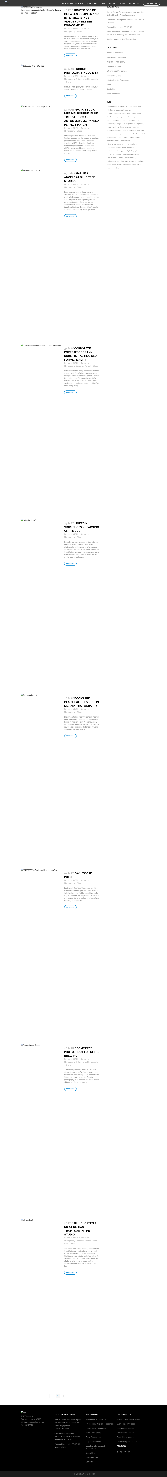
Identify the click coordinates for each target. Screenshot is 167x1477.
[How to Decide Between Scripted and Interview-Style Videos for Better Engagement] (41, 21)
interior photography (114, 137)
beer (139, 106)
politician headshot (114, 151)
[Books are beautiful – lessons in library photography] (41, 779)
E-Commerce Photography (87, 79)
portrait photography (114, 154)
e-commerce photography (116, 130)
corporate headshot (114, 120)
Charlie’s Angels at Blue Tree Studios (79, 177)
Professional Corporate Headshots (100, 1424)
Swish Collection (113, 168)
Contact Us (90, 1462)
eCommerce (131, 130)
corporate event (128, 117)
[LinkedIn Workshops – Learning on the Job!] (41, 604)
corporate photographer (116, 124)
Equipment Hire (92, 1457)
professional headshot (115, 161)
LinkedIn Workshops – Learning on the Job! (81, 527)
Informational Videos (125, 1428)
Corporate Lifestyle (93, 1442)
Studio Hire (111, 89)
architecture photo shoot (127, 106)
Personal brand (133, 144)
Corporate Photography (116, 62)
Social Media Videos (125, 1437)
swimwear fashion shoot (126, 164)
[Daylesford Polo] (41, 954)
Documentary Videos (125, 1433)
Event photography (114, 75)
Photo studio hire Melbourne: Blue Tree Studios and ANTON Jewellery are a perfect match (81, 117)
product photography (115, 158)
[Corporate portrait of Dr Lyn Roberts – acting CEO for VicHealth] (41, 429)
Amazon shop (112, 106)
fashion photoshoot (129, 134)
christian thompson (114, 117)
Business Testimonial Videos (128, 1419)
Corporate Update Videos (127, 1442)
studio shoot (111, 164)
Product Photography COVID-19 (119, 27)
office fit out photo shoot (116, 144)
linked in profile (136, 137)
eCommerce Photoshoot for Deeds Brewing (81, 1052)
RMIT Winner (129, 161)
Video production (113, 94)
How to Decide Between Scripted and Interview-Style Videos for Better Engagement (81, 18)
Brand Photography (93, 1433)
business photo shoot (133, 113)
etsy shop (140, 130)
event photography (114, 134)
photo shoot (121, 147)
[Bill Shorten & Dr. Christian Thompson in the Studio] (41, 1304)
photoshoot (111, 147)
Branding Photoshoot (115, 53)
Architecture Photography (96, 1419)
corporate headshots (131, 120)
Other (109, 85)
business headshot (123, 110)
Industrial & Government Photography (95, 1447)
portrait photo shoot (131, 154)
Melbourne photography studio (118, 141)
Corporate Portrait (83, 366)
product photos (130, 158)
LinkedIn (126, 137)
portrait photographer (130, 151)
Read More (70, 55)
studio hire (139, 161)
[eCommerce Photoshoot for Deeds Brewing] (41, 1129)
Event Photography (93, 1437)
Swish (139, 164)
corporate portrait (131, 127)
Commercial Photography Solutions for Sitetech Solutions (67, 1434)
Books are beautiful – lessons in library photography (81, 702)
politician (130, 147)
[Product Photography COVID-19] (41, 78)
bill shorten (111, 110)
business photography (115, 113)
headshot (141, 134)
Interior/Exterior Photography (118, 80)
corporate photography (134, 124)
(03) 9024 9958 (151, 3)
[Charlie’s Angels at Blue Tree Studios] (41, 254)
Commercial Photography (117, 57)
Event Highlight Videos (126, 1424)
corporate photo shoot (115, 127)
